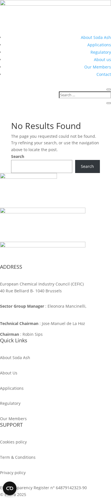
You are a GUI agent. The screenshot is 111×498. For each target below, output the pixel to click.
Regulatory (101, 52)
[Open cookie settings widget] (10, 488)
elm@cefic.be (12, 313)
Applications (99, 44)
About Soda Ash (96, 37)
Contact (103, 74)
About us (102, 59)
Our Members (97, 67)
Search (17, 156)
